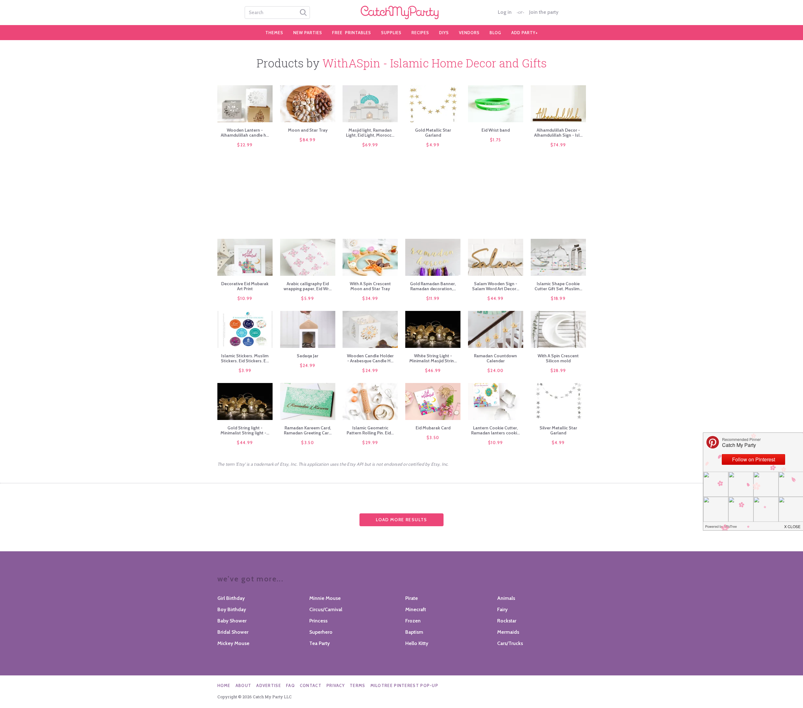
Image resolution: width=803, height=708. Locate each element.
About (244, 685)
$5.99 (307, 298)
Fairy (502, 609)
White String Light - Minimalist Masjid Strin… (433, 358)
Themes (274, 32)
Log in (505, 12)
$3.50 (307, 442)
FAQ (290, 685)
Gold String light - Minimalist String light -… (245, 430)
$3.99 (245, 370)
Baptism (414, 632)
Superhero (320, 632)
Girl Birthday (231, 598)
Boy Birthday (231, 609)
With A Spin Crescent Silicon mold (558, 358)
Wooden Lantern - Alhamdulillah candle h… (245, 132)
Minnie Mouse (325, 598)
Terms (357, 685)
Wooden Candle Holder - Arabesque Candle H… (370, 358)
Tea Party (319, 643)
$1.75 (495, 139)
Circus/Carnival (325, 609)
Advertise (268, 685)
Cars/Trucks (510, 643)
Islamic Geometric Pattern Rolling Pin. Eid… (370, 430)
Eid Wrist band (495, 130)
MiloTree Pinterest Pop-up (404, 685)
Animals (506, 598)
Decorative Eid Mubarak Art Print (245, 286)
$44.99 (495, 298)
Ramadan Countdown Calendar (495, 358)
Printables (351, 32)
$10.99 (245, 298)
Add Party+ (524, 32)
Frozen (413, 621)
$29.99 (370, 442)
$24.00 (495, 370)
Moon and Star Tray (307, 130)
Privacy (336, 685)
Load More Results (401, 519)
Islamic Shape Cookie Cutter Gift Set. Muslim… (558, 286)
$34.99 (370, 298)
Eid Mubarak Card (433, 428)
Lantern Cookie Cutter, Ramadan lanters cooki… (495, 430)
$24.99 (308, 365)
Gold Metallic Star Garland (433, 132)
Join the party (543, 12)
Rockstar (506, 621)
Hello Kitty (416, 643)
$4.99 (432, 144)
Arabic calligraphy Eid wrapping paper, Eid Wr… (308, 286)
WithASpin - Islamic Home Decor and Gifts (434, 63)
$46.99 (433, 370)
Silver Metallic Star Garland (558, 430)
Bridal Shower (232, 632)
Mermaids (508, 632)
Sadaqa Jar (307, 356)
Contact (311, 685)
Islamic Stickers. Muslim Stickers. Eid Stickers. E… (245, 358)
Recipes (420, 32)
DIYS (444, 32)
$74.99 (558, 144)
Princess (318, 621)
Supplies (391, 32)
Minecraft (415, 609)
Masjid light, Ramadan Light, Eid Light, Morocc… (370, 132)
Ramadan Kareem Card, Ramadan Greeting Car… (308, 430)
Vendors (469, 32)
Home (224, 685)
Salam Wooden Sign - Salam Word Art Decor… (495, 286)
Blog (495, 32)
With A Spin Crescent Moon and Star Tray (370, 286)
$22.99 (245, 144)
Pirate (411, 598)
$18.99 (558, 298)
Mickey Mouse (233, 643)
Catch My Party (401, 13)
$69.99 (370, 144)
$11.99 (433, 298)
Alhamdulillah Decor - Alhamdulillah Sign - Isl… (558, 132)
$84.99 (308, 139)
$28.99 (558, 370)
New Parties (307, 32)
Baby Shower (232, 621)
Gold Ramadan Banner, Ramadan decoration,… (433, 286)
